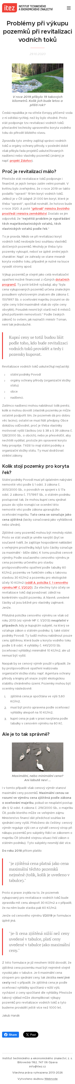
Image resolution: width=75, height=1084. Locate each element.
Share (13, 1034)
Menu (69, 8)
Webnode (51, 1079)
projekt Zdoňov (21, 161)
